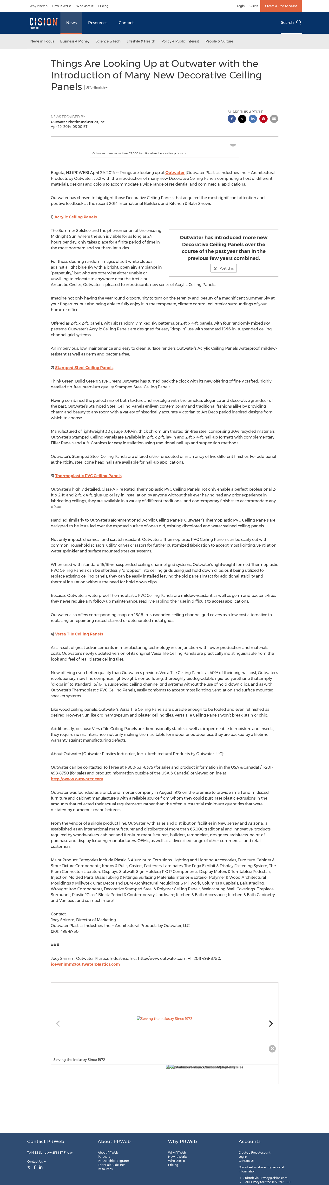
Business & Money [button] (74, 41)
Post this (226, 273)
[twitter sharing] (242, 119)
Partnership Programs (114, 1161)
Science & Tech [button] (108, 41)
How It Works (62, 6)
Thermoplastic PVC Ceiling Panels (88, 480)
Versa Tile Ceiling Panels (79, 639)
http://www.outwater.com (77, 783)
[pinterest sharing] (263, 119)
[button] (164, 146)
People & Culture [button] (219, 41)
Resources (97, 23)
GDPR (254, 6)
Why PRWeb (38, 6)
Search (287, 22)
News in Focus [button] (42, 41)
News (71, 23)
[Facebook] (35, 1167)
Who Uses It (84, 6)
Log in (243, 1156)
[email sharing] (274, 119)
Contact (126, 23)
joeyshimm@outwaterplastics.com (85, 969)
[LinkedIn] (41, 1167)
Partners (104, 1156)
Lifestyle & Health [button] (141, 41)
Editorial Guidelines (111, 1165)
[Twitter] (29, 1167)
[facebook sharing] (232, 119)
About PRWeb (108, 1152)
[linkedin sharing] (253, 119)
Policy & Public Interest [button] (180, 41)
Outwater (175, 177)
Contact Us (35, 1161)
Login (241, 6)
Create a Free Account (281, 6)
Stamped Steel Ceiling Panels (84, 372)
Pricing (103, 6)
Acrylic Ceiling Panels (75, 222)
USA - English (95, 87)
